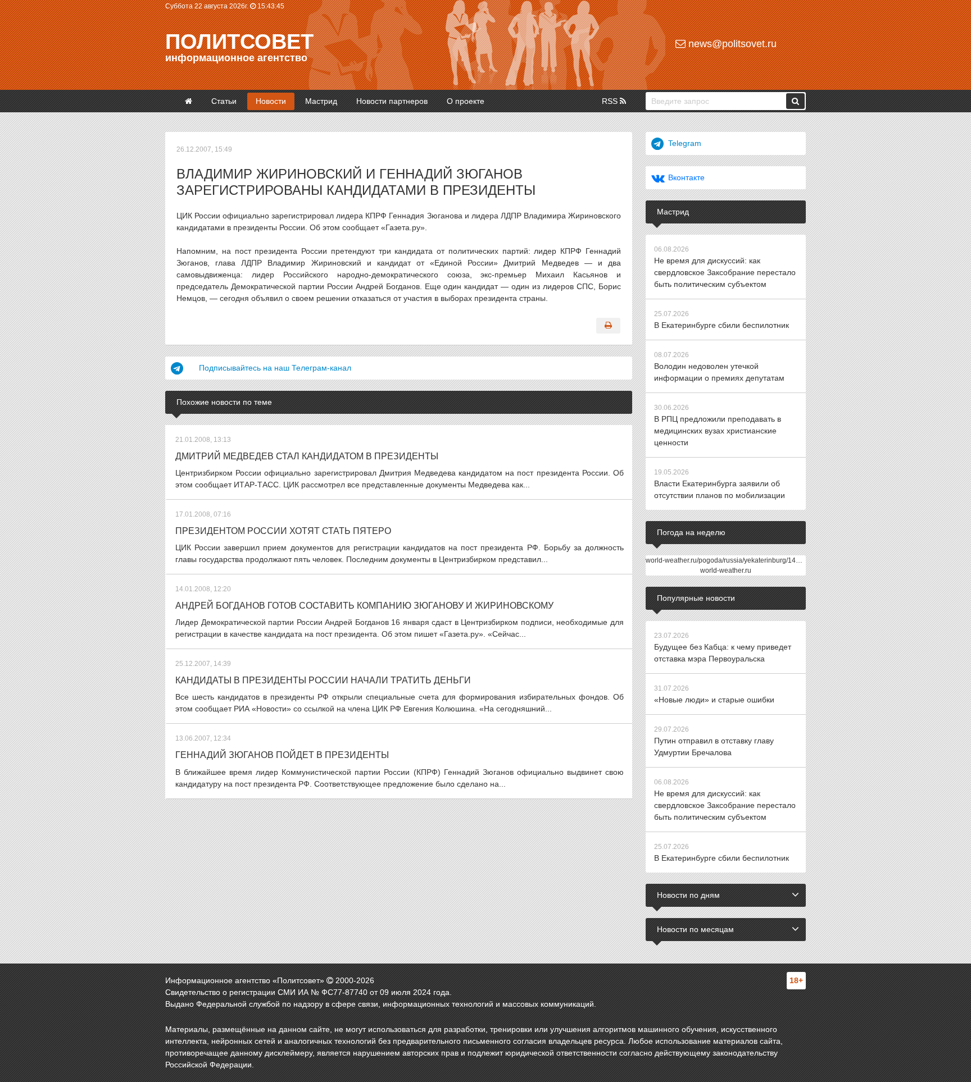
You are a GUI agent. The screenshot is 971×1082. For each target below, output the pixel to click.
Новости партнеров (392, 101)
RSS (611, 101)
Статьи (224, 101)
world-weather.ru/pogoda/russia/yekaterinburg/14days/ (729, 560)
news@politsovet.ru (731, 43)
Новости (271, 101)
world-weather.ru (725, 570)
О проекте (465, 101)
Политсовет (239, 41)
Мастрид (321, 101)
